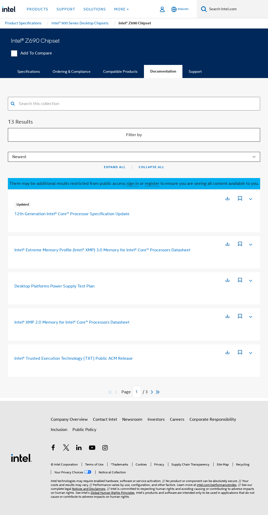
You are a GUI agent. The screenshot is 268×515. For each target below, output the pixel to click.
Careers (177, 419)
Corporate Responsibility (212, 419)
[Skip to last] (158, 392)
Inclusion (59, 429)
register (152, 183)
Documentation (163, 71)
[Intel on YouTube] (92, 448)
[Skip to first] (110, 392)
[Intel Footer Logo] (21, 457)
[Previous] (116, 392)
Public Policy (84, 429)
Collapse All (151, 167)
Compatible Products (120, 71)
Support (195, 71)
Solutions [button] (94, 9)
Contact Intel (105, 419)
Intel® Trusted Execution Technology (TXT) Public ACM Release (73, 358)
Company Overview (69, 419)
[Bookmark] (240, 199)
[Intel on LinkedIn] (79, 448)
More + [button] (121, 9)
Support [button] (66, 9)
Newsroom (132, 419)
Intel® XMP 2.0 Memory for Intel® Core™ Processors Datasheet (72, 322)
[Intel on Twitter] (66, 448)
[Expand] (250, 198)
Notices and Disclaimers (88, 489)
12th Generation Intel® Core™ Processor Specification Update (72, 214)
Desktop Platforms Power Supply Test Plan (54, 286)
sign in (133, 183)
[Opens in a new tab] (227, 198)
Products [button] (37, 9)
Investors (156, 419)
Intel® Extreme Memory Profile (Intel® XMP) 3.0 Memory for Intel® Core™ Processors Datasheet (102, 250)
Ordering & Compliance (72, 71)
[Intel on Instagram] (104, 448)
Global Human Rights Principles (113, 493)
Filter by (134, 134)
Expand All (115, 167)
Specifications (28, 71)
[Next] (152, 392)
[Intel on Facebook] (53, 448)
